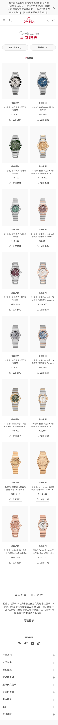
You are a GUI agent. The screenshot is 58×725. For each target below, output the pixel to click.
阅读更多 (29, 621)
